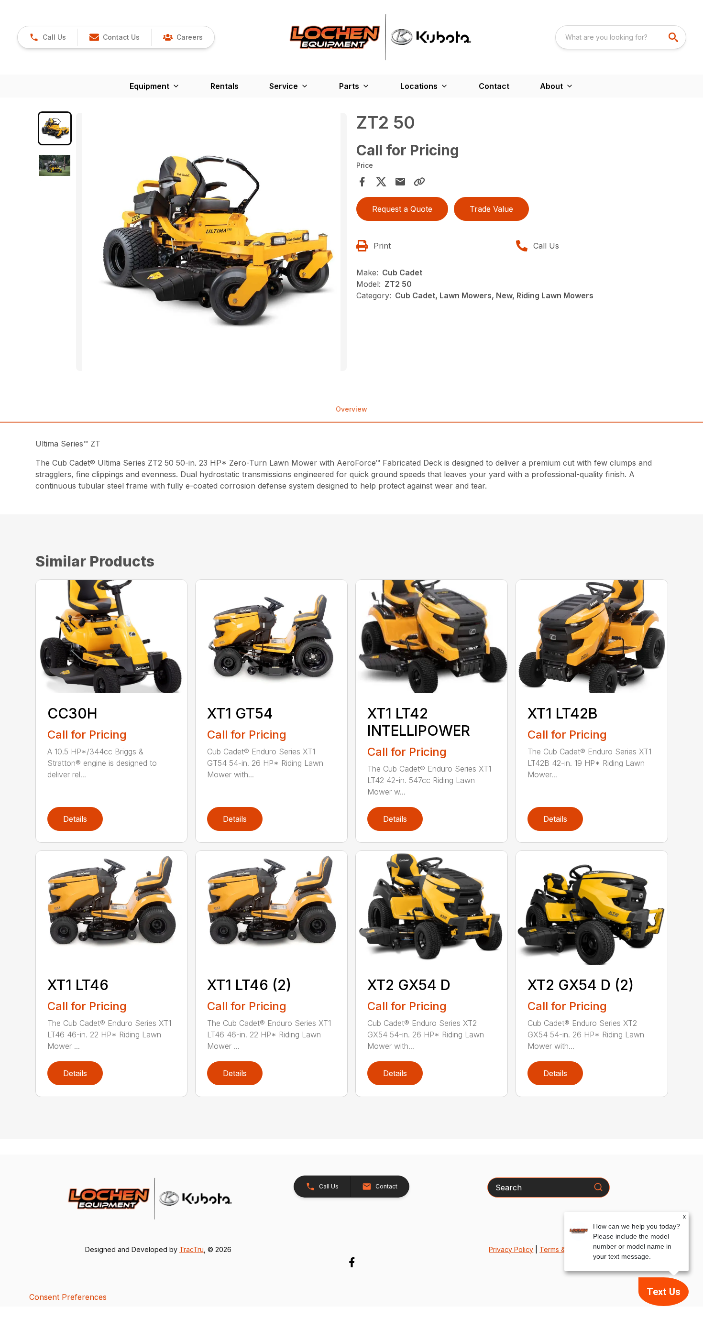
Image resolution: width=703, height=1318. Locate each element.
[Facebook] (352, 1262)
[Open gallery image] (211, 242)
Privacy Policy (511, 1249)
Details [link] (75, 819)
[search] (674, 37)
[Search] (598, 1187)
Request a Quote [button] (402, 209)
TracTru (191, 1249)
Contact (494, 86)
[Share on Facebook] (362, 181)
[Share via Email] (400, 181)
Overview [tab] (351, 409)
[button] (47, 37)
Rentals (224, 86)
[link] (182, 37)
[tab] (55, 128)
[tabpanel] (211, 243)
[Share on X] (381, 181)
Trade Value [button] (491, 209)
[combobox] (621, 37)
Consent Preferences (68, 1297)
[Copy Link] (419, 181)
